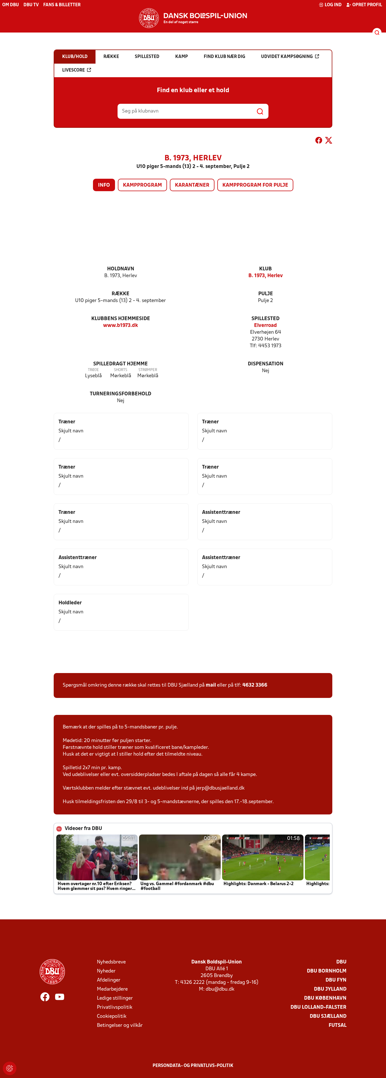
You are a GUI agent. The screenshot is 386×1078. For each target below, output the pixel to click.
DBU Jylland (330, 989)
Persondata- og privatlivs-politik (193, 1066)
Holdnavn (120, 269)
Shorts (120, 370)
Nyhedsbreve (111, 962)
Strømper (147, 370)
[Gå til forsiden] (193, 18)
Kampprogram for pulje (255, 185)
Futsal (337, 1025)
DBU (341, 962)
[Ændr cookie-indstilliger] (9, 1068)
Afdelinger (108, 980)
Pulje (265, 294)
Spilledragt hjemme (120, 364)
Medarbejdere (112, 989)
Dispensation (265, 364)
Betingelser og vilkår (120, 1025)
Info (104, 185)
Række (120, 294)
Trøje (93, 370)
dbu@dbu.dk (220, 989)
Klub (265, 269)
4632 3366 (254, 685)
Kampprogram (142, 185)
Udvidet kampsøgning (287, 57)
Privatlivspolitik (114, 1007)
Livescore (73, 70)
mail (211, 685)
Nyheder (106, 971)
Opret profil (367, 5)
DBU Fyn (336, 980)
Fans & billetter (62, 5)
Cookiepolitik (111, 1016)
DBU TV (31, 5)
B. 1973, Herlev (265, 275)
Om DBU (10, 5)
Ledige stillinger (115, 998)
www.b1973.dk (120, 325)
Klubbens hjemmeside (120, 318)
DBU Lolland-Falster (318, 1007)
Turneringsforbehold (120, 394)
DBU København (325, 998)
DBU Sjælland (328, 1016)
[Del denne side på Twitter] (328, 141)
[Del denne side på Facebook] (318, 141)
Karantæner (192, 185)
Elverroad (265, 325)
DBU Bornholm (326, 971)
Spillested (265, 318)
